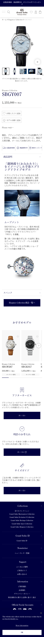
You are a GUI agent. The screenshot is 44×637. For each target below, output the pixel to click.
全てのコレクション (22, 511)
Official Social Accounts (22, 605)
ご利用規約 (22, 586)
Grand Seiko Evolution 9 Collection (22, 517)
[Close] (41, 613)
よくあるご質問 (22, 567)
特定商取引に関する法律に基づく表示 (22, 597)
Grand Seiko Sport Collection (22, 524)
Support (22, 562)
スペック (7, 293)
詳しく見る (22, 415)
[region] (22, 623)
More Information (22, 625)
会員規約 (22, 590)
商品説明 (7, 157)
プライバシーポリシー (22, 594)
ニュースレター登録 (22, 553)
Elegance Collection (15, 19)
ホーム (4, 19)
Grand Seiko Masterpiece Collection (22, 514)
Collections (22, 506)
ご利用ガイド (22, 570)
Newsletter (22, 548)
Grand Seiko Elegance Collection (22, 527)
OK (22, 632)
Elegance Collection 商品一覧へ (22, 303)
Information (22, 581)
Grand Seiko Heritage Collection (22, 520)
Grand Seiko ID (23, 536)
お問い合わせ (22, 574)
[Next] (38, 345)
